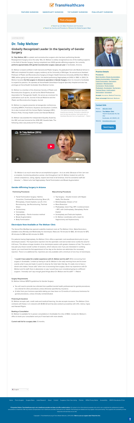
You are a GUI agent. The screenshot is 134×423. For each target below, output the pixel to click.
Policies (81, 400)
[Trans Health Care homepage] (67, 5)
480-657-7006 (107, 109)
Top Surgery (116, 88)
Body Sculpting (101, 77)
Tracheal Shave (101, 90)
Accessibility (103, 400)
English (16, 389)
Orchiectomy (100, 86)
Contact (56, 400)
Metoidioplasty (108, 83)
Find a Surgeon (67, 20)
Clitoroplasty (115, 79)
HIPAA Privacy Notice (92, 400)
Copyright (36, 415)
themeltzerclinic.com (109, 121)
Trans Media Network (60, 415)
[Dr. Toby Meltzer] (108, 66)
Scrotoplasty (108, 88)
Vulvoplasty (108, 92)
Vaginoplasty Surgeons (53, 12)
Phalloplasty (99, 88)
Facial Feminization (102, 81)
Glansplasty (112, 81)
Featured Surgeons (29, 12)
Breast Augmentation (113, 77)
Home (11, 400)
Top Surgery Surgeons (78, 12)
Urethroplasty (110, 90)
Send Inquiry (108, 127)
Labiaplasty (99, 83)
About (50, 400)
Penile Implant (109, 86)
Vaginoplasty (100, 92)
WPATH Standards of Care (117, 400)
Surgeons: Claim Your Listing (68, 400)
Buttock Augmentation (103, 79)
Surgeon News (30, 400)
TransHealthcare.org (47, 415)
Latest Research (41, 400)
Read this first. (96, 415)
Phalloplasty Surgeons (102, 12)
